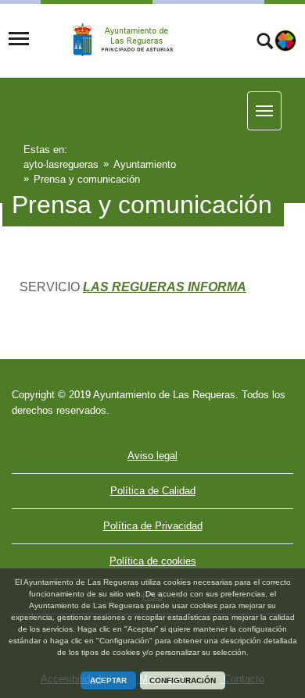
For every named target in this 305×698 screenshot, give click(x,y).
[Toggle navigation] (19, 39)
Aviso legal (152, 455)
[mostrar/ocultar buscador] (265, 43)
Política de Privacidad (153, 526)
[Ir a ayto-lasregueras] (134, 40)
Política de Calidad (153, 491)
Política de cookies (152, 561)
